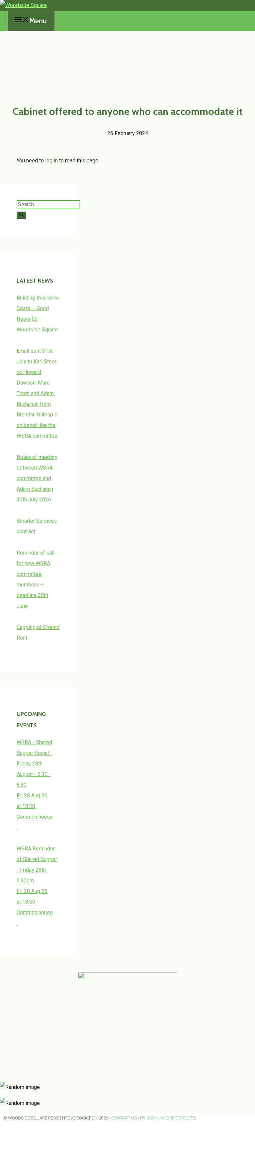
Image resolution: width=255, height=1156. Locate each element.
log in (51, 160)
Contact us (124, 1117)
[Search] (21, 215)
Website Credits (178, 1117)
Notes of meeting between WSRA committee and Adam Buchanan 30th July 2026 (37, 478)
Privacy (148, 1117)
